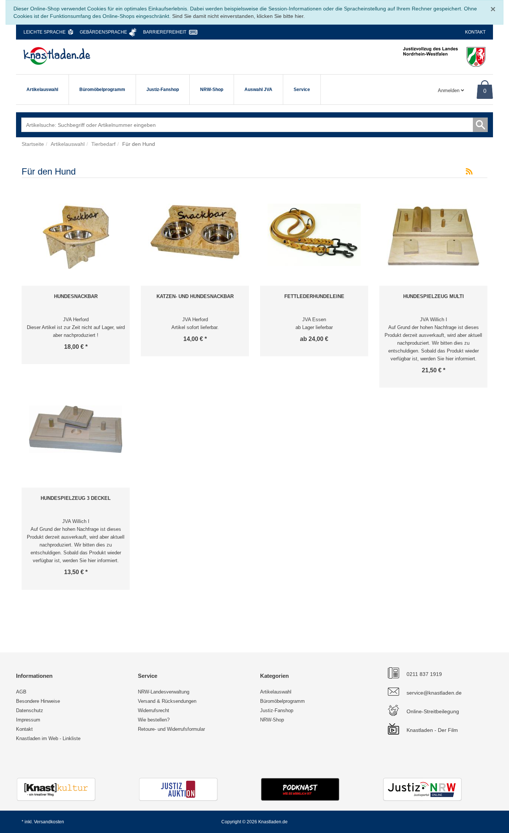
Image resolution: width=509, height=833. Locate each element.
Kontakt (475, 32)
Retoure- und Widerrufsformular (171, 729)
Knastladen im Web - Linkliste (48, 738)
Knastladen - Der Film (432, 730)
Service (302, 89)
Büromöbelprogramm (102, 89)
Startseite (33, 144)
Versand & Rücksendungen (167, 701)
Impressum (28, 720)
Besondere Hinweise (38, 701)
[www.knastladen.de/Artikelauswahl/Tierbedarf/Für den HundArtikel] (469, 172)
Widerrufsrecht (153, 710)
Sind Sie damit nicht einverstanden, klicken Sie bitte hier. (238, 16)
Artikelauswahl (42, 89)
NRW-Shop (211, 89)
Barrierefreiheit (164, 32)
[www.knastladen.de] (56, 56)
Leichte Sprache (44, 32)
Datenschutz (29, 710)
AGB (21, 692)
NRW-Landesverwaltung (163, 692)
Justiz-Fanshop (162, 89)
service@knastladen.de (434, 693)
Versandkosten (49, 821)
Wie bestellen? (154, 720)
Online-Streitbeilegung (433, 711)
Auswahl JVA (258, 89)
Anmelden (449, 90)
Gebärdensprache (103, 32)
